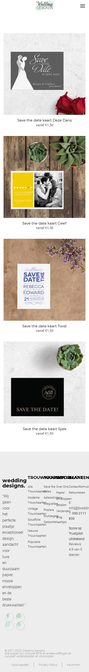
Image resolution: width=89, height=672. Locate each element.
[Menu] (82, 6)
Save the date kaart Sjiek (44, 429)
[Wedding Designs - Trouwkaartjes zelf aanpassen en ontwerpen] (44, 6)
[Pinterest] (20, 617)
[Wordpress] (20, 626)
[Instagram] (9, 626)
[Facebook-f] (9, 617)
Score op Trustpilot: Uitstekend (76, 533)
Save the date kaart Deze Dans (44, 120)
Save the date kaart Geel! (44, 223)
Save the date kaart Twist (44, 326)
